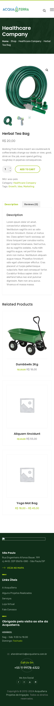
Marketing (28, 186)
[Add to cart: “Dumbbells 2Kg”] (27, 335)
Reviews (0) (31, 204)
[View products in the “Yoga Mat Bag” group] (27, 473)
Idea (20, 186)
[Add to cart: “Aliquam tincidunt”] (27, 404)
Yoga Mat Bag (27, 503)
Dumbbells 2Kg (27, 364)
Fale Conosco (9, 609)
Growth (12, 186)
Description (11, 204)
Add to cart (27, 169)
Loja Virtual (8, 604)
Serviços (6, 598)
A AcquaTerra (9, 587)
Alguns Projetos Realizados (17, 593)
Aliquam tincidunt (27, 434)
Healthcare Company (24, 183)
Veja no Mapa (15, 568)
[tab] (11, 204)
